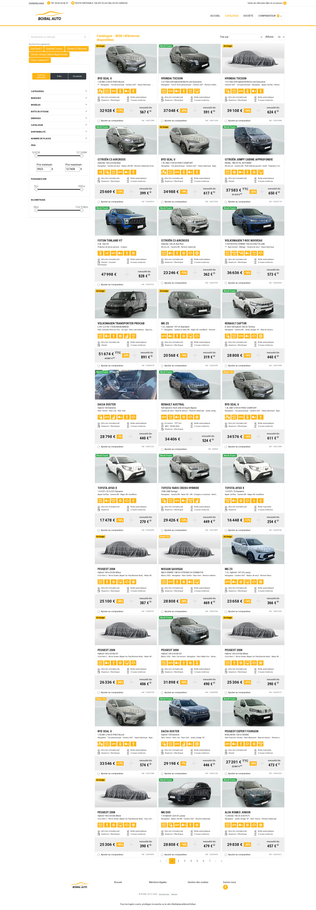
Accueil (215, 15)
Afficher (269, 37)
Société (248, 15)
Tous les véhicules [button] (41, 76)
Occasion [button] (77, 76)
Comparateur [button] (268, 15)
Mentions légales (158, 882)
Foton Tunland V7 (40, 60)
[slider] (36, 155)
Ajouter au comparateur (112, 120)
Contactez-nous (36, 3)
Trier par (224, 37)
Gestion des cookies (198, 882)
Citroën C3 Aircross (77, 48)
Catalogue (231, 15)
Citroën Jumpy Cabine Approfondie (49, 54)
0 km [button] (59, 76)
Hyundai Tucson (54, 48)
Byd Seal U (36, 48)
